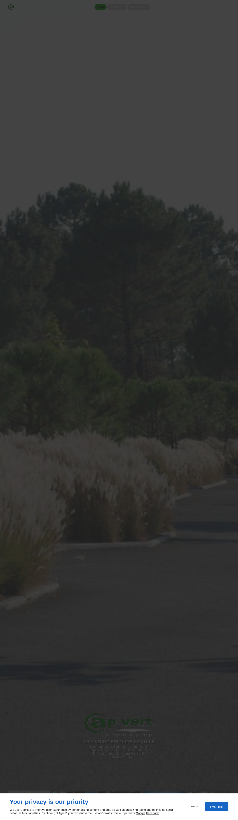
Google (140, 813)
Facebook (152, 813)
